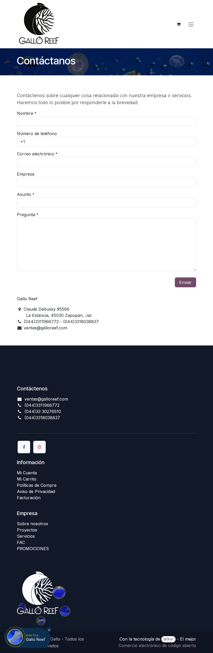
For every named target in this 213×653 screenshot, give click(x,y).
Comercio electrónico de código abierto (157, 645)
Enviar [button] (185, 282)
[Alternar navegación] (191, 24)
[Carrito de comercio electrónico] (178, 24)
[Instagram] (39, 447)
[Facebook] (24, 447)
